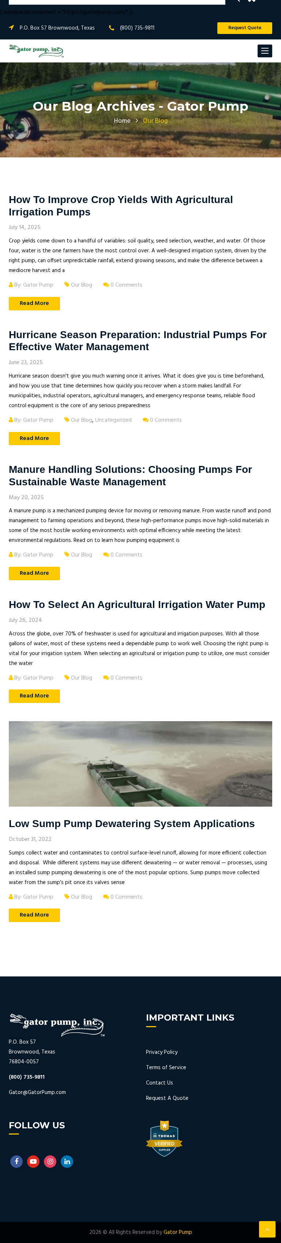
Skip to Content (30, 9)
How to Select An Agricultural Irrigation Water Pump (138, 604)
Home (122, 121)
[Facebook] (16, 1161)
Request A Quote (167, 1098)
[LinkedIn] (67, 1161)
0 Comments (125, 285)
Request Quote (244, 28)
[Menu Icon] (265, 51)
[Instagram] (50, 1161)
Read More (34, 303)
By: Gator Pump (33, 285)
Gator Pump (178, 1232)
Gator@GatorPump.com (37, 1092)
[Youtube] (33, 1161)
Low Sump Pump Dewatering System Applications (133, 823)
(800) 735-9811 (137, 28)
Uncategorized (113, 420)
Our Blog (81, 285)
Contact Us (159, 1083)
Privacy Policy (161, 1052)
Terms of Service (166, 1067)
